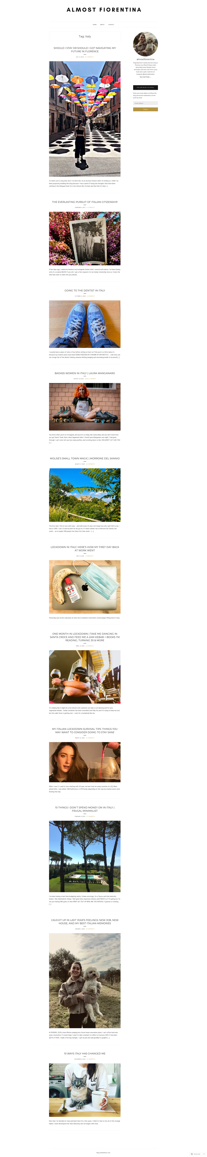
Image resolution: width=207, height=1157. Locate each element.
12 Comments (90, 738)
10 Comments (89, 57)
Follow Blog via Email (145, 87)
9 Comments (91, 207)
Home (94, 24)
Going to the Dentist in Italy (85, 290)
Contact (111, 24)
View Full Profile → (145, 77)
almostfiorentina (145, 59)
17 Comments (90, 816)
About (102, 24)
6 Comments (90, 646)
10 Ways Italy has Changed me (84, 1053)
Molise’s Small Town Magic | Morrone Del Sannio (85, 458)
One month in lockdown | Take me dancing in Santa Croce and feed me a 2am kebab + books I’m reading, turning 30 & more (85, 637)
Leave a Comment (90, 378)
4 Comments (91, 296)
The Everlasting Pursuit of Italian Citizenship (85, 202)
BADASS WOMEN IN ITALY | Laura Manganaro (85, 373)
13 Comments (90, 1059)
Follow (145, 109)
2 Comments (89, 556)
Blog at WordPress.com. (104, 1152)
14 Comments (90, 464)
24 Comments (90, 929)
